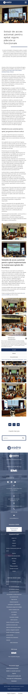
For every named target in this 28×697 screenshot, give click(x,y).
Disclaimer (14, 681)
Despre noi (14, 538)
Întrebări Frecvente (14, 568)
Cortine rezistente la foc (14, 609)
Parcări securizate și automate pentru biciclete (13, 634)
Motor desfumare (14, 642)
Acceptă (14, 349)
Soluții (14, 540)
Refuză (14, 353)
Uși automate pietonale (14, 586)
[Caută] (23, 438)
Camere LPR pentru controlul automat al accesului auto (12, 623)
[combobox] (11, 438)
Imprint (25, 359)
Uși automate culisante (14, 589)
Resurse (14, 553)
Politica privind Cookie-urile (6, 359)
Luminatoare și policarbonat (14, 604)
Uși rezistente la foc (14, 597)
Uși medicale (14, 612)
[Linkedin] (11, 482)
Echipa (14, 561)
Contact (14, 571)
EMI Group (14, 558)
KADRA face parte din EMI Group (14, 466)
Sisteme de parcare (14, 602)
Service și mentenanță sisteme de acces (13, 549)
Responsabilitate (14, 566)
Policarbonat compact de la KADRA (14, 607)
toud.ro (19, 688)
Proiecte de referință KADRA (14, 556)
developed (14, 688)
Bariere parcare (14, 619)
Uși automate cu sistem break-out (14, 594)
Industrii (14, 543)
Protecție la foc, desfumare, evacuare (12, 639)
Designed (9, 688)
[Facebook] (8, 482)
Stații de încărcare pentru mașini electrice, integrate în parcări (13, 629)
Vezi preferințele (14, 357)
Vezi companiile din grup (14, 656)
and (11, 688)
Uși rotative (14, 614)
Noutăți (14, 563)
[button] (26, 338)
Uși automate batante (14, 591)
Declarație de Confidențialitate (17, 359)
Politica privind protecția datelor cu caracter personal (13, 670)
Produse (14, 545)
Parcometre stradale (14, 617)
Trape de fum (14, 599)
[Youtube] (15, 482)
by (16, 688)
